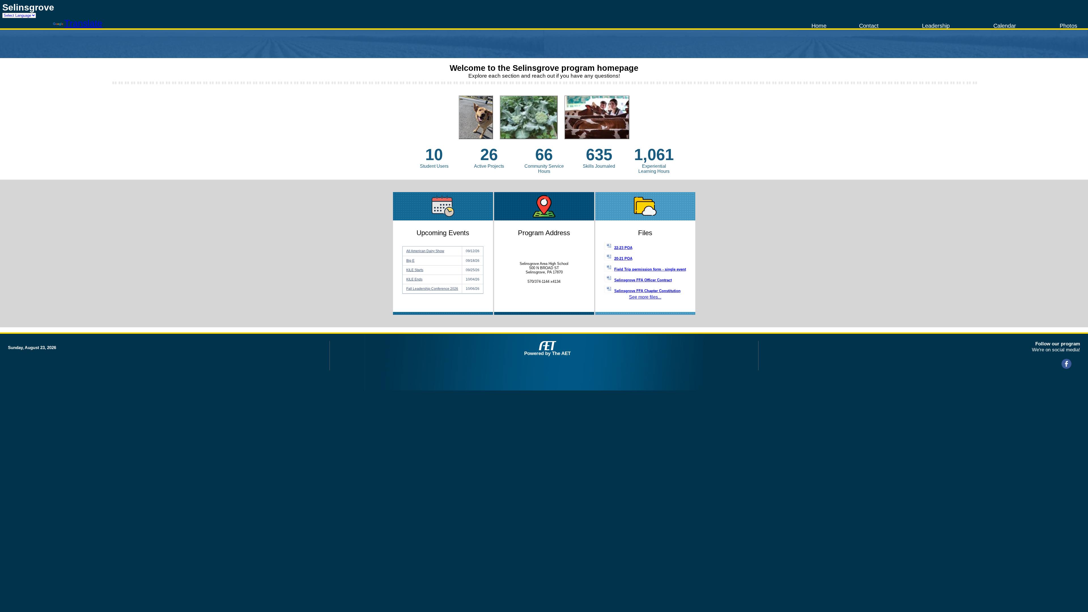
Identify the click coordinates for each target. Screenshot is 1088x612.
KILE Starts (414, 270)
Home (818, 26)
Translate (83, 23)
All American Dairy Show (425, 251)
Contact (869, 26)
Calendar (1004, 26)
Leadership (936, 26)
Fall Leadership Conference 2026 (432, 289)
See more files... (645, 297)
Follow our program (1057, 344)
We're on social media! (1056, 349)
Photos (1068, 26)
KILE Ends (414, 279)
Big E (410, 261)
